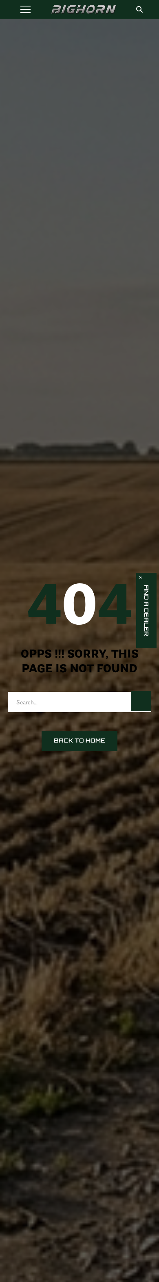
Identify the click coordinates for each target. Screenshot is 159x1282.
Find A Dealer (146, 610)
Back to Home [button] (79, 740)
